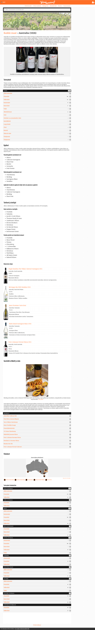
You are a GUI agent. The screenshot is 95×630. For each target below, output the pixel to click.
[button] (3, 2)
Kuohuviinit (36, 102)
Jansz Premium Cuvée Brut (17, 305)
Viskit (36, 108)
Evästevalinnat (37, 625)
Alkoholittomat (36, 112)
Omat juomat (66, 6)
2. (27, 471)
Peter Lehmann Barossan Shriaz (12, 437)
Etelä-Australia (10, 479)
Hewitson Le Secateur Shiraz (11, 440)
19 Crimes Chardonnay (10, 431)
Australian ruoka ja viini (10, 416)
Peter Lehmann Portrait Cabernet (13, 446)
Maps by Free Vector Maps (66, 478)
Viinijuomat (36, 136)
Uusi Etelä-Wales (40, 479)
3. (44, 476)
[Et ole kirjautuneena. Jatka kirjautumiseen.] (93, 2)
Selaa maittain (37, 6)
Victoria (49, 479)
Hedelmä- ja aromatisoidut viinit (36, 118)
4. (45, 469)
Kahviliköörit (36, 121)
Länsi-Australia (21, 479)
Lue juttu (40, 399)
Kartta (60, 6)
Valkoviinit (36, 99)
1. (40, 471)
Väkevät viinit (36, 133)
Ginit (36, 115)
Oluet (36, 127)
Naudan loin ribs (8, 443)
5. (43, 473)
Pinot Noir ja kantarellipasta (11, 419)
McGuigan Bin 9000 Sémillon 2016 (20, 287)
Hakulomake (28, 6)
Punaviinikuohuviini (9, 428)
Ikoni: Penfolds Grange (10, 425)
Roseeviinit (36, 105)
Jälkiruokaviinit (36, 93)
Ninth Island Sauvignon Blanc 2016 (20, 324)
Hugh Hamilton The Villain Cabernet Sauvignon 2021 (25, 269)
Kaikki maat (10, 33)
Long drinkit (36, 124)
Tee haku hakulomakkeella (22, 628)
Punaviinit (36, 96)
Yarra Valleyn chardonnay (11, 422)
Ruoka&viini (53, 6)
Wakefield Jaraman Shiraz (11, 434)
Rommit (36, 130)
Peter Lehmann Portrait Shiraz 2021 (19, 342)
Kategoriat (45, 6)
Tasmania (30, 479)
